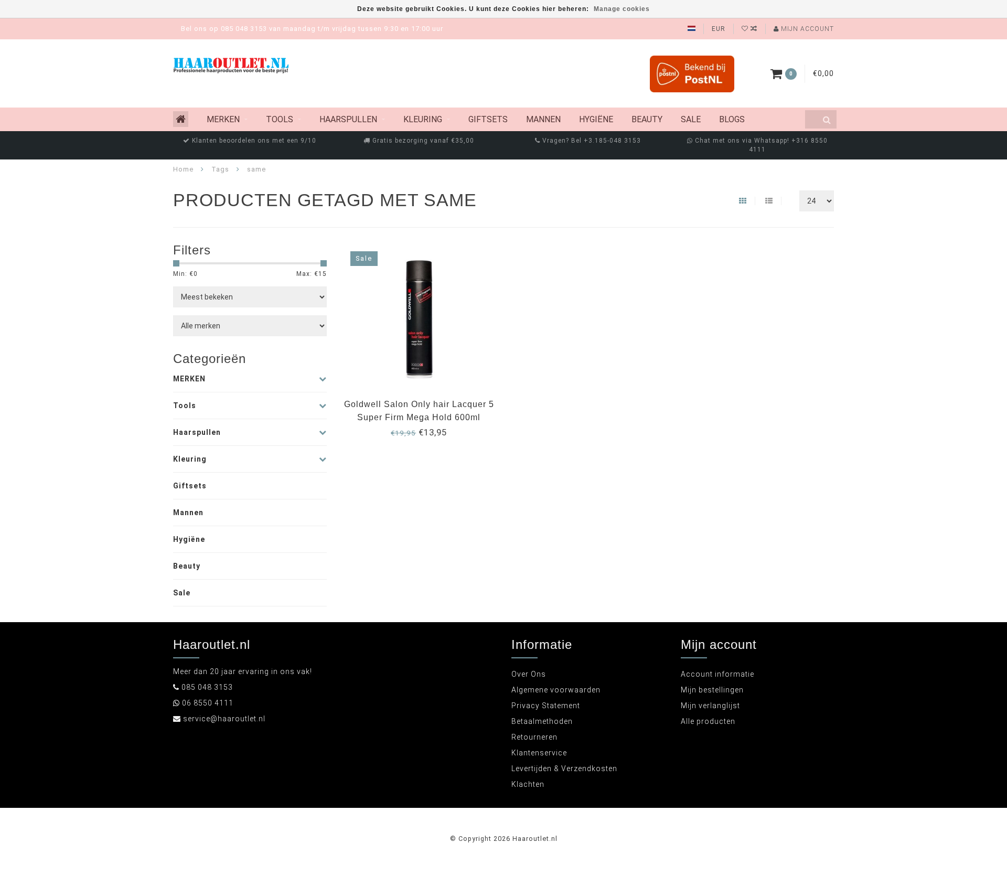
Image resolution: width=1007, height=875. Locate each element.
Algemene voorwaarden (556, 690)
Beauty (646, 119)
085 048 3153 (207, 687)
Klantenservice (539, 753)
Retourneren (534, 737)
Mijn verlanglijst (710, 705)
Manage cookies (622, 9)
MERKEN (223, 119)
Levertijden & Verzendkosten (564, 768)
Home (183, 169)
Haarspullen (348, 119)
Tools (279, 119)
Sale (691, 119)
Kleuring (422, 119)
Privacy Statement (545, 705)
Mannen (543, 119)
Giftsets (488, 119)
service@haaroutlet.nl (224, 718)
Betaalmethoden (542, 721)
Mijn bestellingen (712, 690)
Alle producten (708, 721)
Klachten (527, 784)
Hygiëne (596, 119)
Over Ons (528, 674)
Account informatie (717, 674)
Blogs (732, 119)
